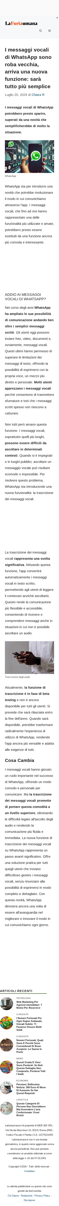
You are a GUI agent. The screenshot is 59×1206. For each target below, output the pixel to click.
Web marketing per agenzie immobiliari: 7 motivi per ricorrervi (29, 1005)
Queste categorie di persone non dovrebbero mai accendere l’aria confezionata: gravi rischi (31, 1109)
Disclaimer (29, 1200)
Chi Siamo (13, 1195)
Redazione (26, 1195)
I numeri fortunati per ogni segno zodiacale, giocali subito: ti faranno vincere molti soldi (29, 1024)
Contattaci (29, 1171)
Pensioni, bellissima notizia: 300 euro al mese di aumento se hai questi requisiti (31, 1089)
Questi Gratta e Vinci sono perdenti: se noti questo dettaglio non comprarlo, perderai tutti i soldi (30, 1068)
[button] (40, 31)
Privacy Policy (42, 1195)
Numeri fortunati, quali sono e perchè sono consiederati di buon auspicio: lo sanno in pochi (29, 1046)
